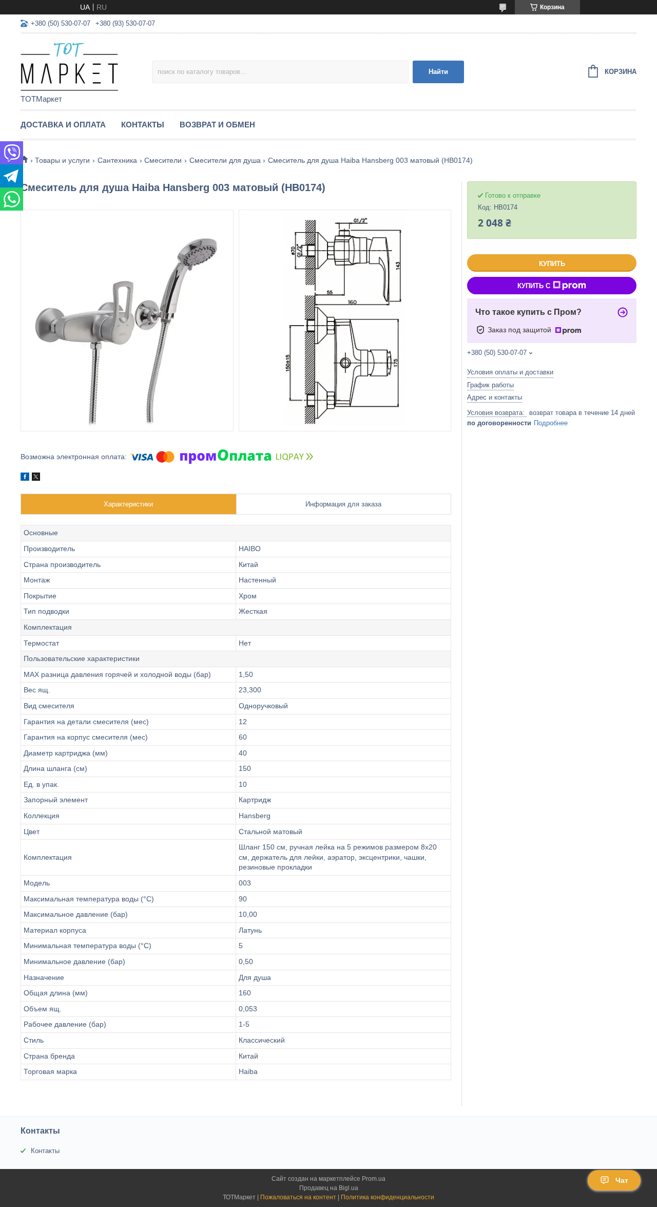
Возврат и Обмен (217, 124)
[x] (36, 478)
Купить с (533, 286)
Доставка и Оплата (63, 124)
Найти (438, 72)
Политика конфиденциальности (387, 1197)
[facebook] (25, 478)
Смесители (163, 160)
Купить (552, 264)
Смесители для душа (225, 160)
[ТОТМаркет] (86, 64)
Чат (621, 1180)
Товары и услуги (62, 160)
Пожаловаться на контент (298, 1197)
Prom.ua (373, 1178)
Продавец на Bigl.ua (328, 1188)
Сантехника (117, 160)
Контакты (142, 124)
